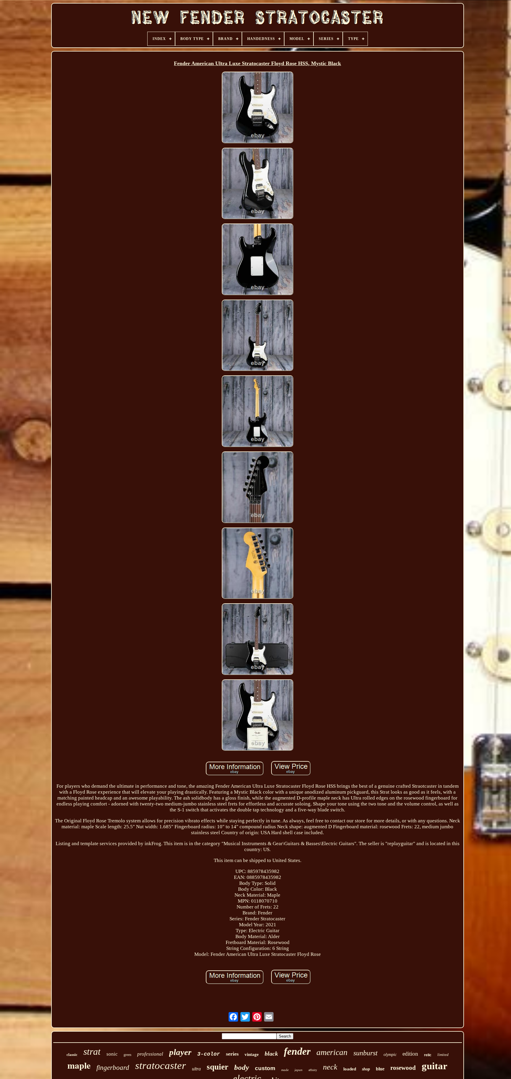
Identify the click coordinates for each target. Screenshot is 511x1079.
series (232, 1054)
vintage (252, 1054)
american (331, 1052)
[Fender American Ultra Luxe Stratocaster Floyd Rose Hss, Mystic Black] (258, 108)
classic (72, 1054)
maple (78, 1065)
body (241, 1067)
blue (380, 1068)
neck (330, 1067)
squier (217, 1066)
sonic (112, 1054)
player (180, 1052)
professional (150, 1054)
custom (265, 1068)
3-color (208, 1054)
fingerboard (112, 1067)
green (127, 1055)
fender (297, 1051)
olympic (390, 1054)
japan (299, 1070)
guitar (434, 1066)
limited (443, 1054)
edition (410, 1054)
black (271, 1053)
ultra (196, 1068)
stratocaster (160, 1065)
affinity (312, 1070)
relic (427, 1055)
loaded (349, 1069)
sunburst (365, 1053)
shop (366, 1069)
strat (92, 1051)
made (285, 1070)
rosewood (403, 1067)
